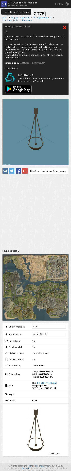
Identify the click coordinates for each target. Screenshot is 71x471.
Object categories (20, 17)
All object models (42, 17)
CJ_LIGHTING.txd (47, 383)
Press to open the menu (16, 12)
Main (4, 17)
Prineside (33, 465)
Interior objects (10, 20)
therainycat (44, 465)
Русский (26, 468)
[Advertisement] (35, 211)
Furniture (27, 20)
